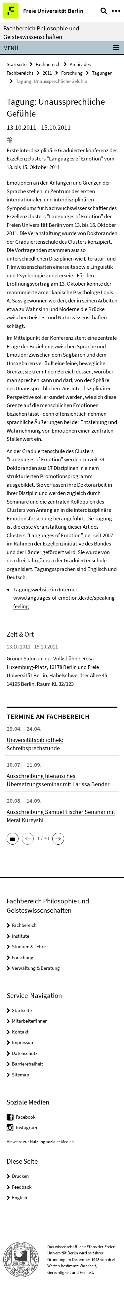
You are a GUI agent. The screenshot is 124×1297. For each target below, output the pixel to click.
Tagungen (102, 73)
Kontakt (20, 1032)
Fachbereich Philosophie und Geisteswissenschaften (41, 32)
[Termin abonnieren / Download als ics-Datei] (62, 140)
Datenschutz (24, 1053)
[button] (13, 838)
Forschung (72, 73)
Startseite (16, 64)
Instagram (26, 1127)
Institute (20, 936)
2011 (47, 73)
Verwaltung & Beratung (36, 968)
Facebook (25, 1117)
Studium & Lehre (29, 946)
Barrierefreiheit (27, 1064)
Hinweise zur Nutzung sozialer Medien (40, 1141)
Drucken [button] (20, 1176)
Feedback (21, 1187)
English (19, 1197)
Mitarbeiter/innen (30, 1021)
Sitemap (20, 1074)
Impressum (23, 1042)
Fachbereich (48, 64)
